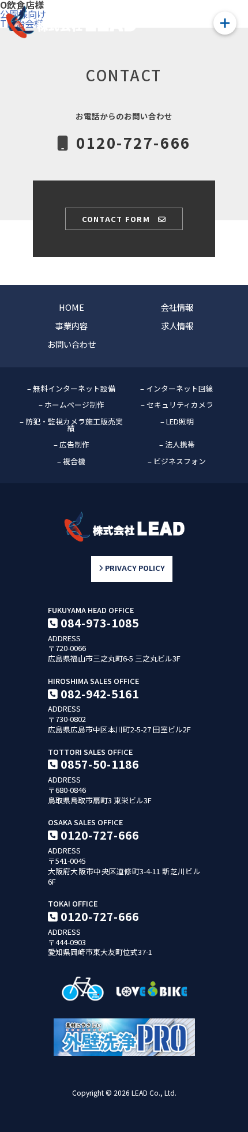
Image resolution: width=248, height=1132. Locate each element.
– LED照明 (177, 421)
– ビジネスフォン (177, 461)
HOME (71, 307)
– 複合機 (71, 461)
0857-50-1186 (100, 764)
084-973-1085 (100, 623)
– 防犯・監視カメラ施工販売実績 (71, 425)
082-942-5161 (100, 694)
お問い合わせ (71, 344)
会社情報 (177, 307)
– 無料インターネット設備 (71, 388)
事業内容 (71, 325)
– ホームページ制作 (71, 404)
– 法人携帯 (177, 444)
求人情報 (177, 325)
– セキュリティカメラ (177, 404)
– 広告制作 (71, 444)
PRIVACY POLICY (134, 569)
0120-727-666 (100, 835)
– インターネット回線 (176, 388)
